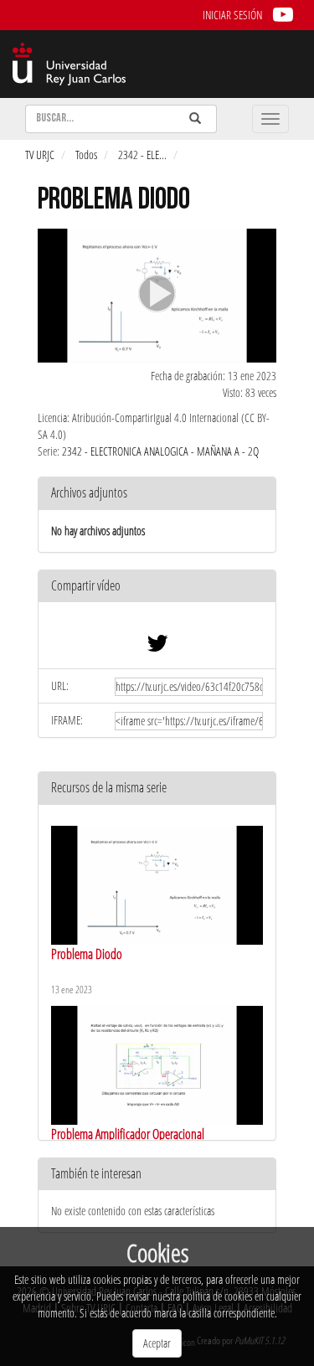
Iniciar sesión (232, 15)
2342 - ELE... (142, 154)
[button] (157, 586)
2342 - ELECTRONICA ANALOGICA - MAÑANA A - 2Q (160, 451)
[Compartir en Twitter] (157, 647)
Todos (86, 154)
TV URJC (39, 154)
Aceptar (157, 1343)
